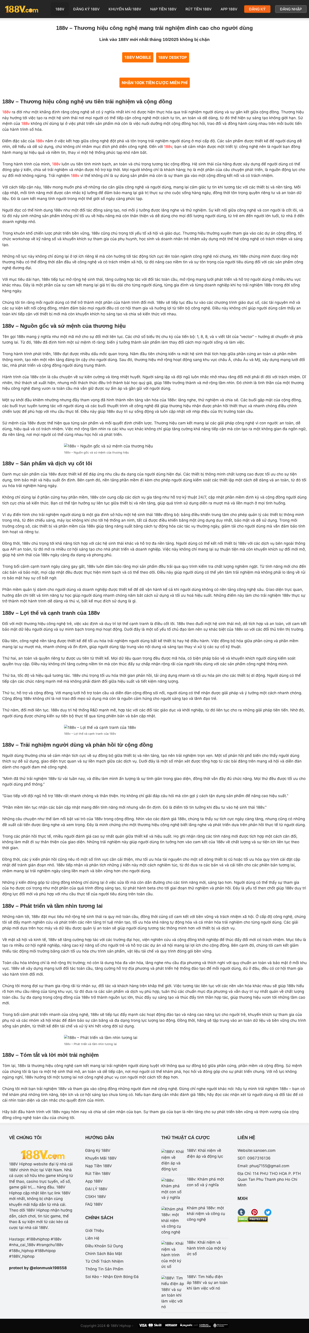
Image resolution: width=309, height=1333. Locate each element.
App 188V (229, 9)
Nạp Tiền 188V (163, 9)
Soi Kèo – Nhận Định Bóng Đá (112, 1276)
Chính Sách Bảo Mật (103, 1253)
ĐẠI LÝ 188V (96, 1189)
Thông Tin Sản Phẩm (104, 1269)
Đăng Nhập (291, 9)
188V (59, 9)
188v (6, 112)
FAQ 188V (94, 1204)
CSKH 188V (95, 1196)
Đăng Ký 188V (86, 9)
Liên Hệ (92, 1238)
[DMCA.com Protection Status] (253, 1221)
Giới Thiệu (94, 1230)
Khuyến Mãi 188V (125, 9)
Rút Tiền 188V (198, 9)
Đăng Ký (257, 9)
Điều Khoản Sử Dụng (104, 1246)
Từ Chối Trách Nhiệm (104, 1261)
